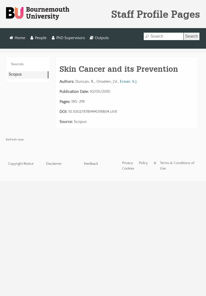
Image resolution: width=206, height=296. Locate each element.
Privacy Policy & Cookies (139, 166)
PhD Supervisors (70, 38)
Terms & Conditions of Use (177, 166)
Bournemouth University (37, 14)
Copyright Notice (20, 164)
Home (20, 38)
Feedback (91, 164)
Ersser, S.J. (128, 81)
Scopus (15, 74)
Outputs (102, 38)
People (40, 38)
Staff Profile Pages (155, 14)
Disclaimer (54, 164)
